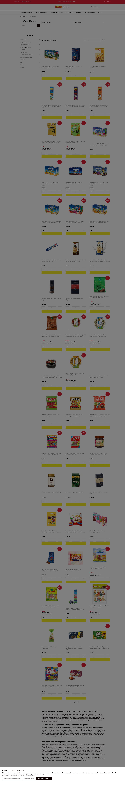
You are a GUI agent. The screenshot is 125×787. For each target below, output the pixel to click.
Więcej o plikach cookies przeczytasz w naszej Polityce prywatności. (19, 775)
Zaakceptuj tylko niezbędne (12, 778)
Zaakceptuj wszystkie (44, 778)
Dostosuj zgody (29, 778)
